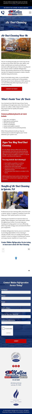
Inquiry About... (6, 308)
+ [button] (3, 249)
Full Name (4, 290)
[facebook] (13, 366)
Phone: (3, 296)
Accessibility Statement (22, 412)
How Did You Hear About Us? (9, 314)
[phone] (18, 366)
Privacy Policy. (12, 412)
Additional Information (8, 320)
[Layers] (29, 249)
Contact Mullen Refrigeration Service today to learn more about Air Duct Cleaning (16, 243)
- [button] (3, 251)
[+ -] (16, 259)
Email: (3, 302)
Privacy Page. (15, 4)
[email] (16, 366)
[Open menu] (30, 12)
